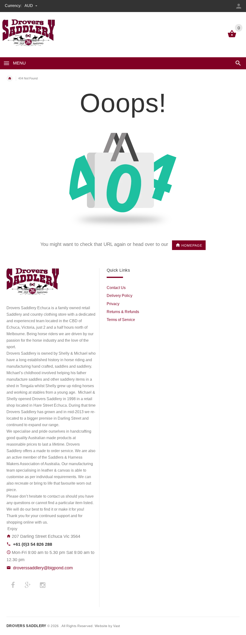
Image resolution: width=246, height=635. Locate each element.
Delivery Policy (119, 296)
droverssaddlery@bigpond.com (43, 567)
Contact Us (116, 288)
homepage (191, 245)
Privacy (113, 304)
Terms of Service (121, 320)
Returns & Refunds (123, 312)
